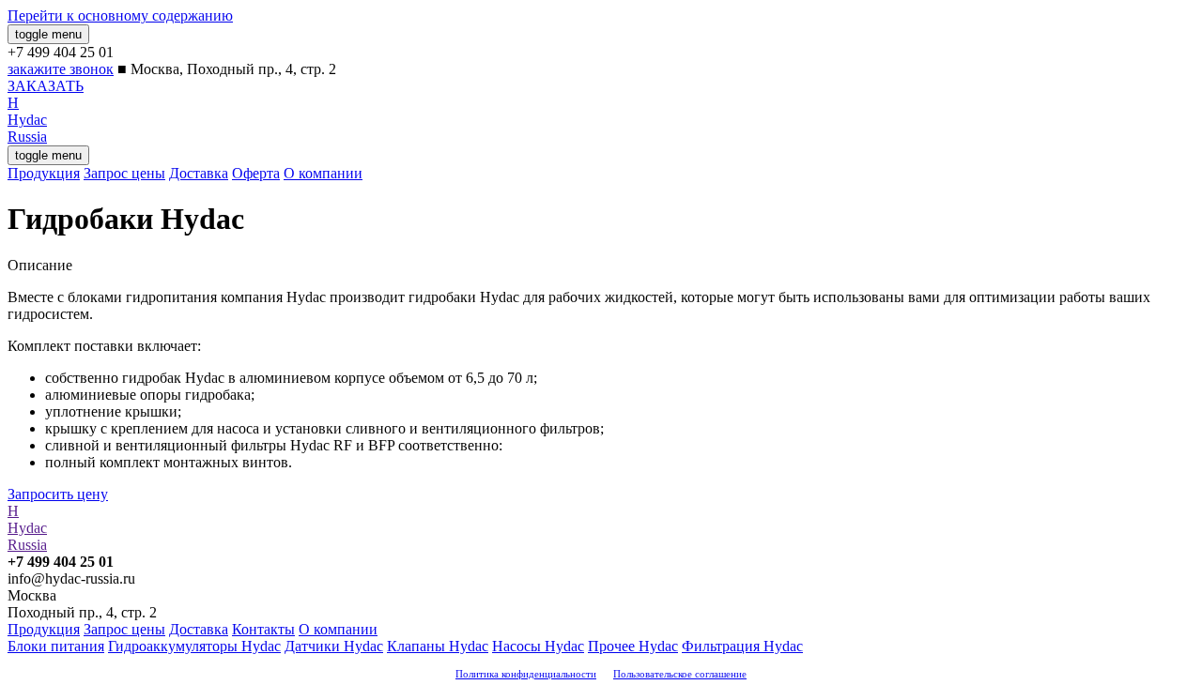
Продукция (44, 173)
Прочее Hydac (633, 646)
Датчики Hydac (334, 646)
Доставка (198, 173)
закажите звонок (61, 69)
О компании (323, 173)
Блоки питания (56, 646)
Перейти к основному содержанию (120, 15)
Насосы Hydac (538, 646)
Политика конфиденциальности (525, 673)
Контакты (263, 629)
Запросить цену (58, 494)
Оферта (256, 173)
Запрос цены (124, 173)
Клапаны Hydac (437, 646)
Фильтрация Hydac (742, 646)
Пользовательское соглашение (680, 673)
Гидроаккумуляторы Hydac (194, 646)
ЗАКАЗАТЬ (46, 86)
